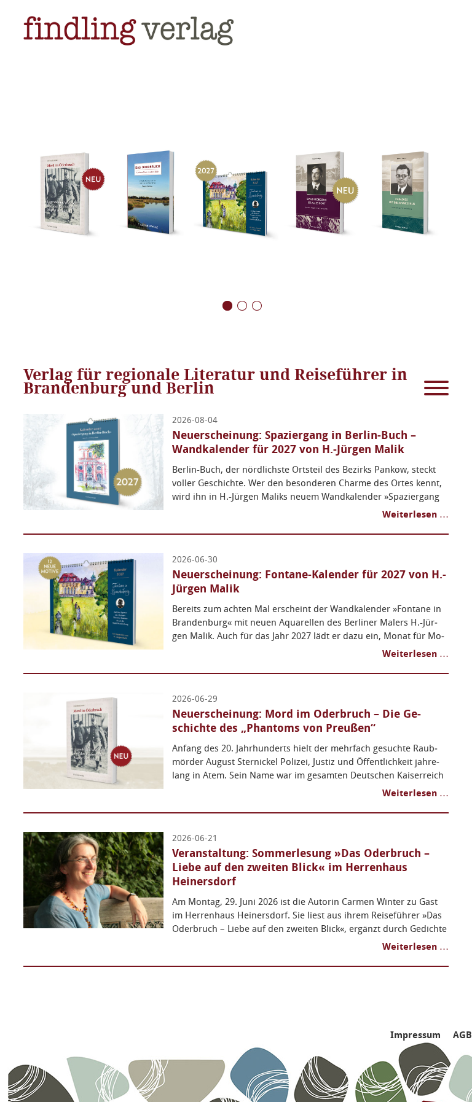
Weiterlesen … (415, 514)
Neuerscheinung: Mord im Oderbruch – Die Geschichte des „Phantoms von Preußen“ (296, 721)
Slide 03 (227, 306)
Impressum (415, 1035)
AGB (462, 1035)
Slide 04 (242, 306)
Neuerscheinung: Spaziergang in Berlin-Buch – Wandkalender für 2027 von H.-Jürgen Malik (294, 442)
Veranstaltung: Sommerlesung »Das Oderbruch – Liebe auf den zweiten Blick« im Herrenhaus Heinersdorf (301, 867)
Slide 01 (257, 306)
